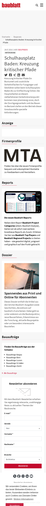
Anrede (7, 423)
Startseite (6, 37)
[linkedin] (27, 476)
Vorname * (8, 434)
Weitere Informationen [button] (23, 499)
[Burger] (41, 5)
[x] (14, 476)
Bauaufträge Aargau (14, 354)
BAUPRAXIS (23, 49)
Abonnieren (23, 466)
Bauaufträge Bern (13, 357)
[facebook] (18, 476)
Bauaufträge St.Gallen (15, 363)
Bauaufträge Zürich (14, 366)
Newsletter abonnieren (23, 482)
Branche (7, 455)
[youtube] (31, 476)
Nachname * (9, 444)
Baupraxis (17, 37)
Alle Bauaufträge (10, 373)
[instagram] (23, 476)
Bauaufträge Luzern (14, 360)
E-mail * (7, 413)
